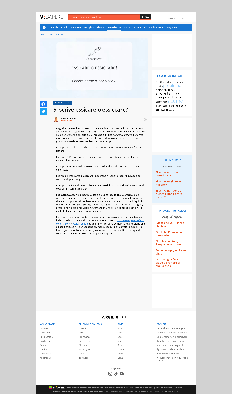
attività (159, 86)
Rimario (100, 27)
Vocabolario (75, 27)
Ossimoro (45, 328)
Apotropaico (46, 357)
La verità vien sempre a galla (171, 328)
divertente (167, 93)
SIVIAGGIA (149, 388)
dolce (159, 90)
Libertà (82, 328)
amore (162, 109)
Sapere (54, 16)
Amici (120, 353)
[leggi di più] (145, 119)
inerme (159, 105)
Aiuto (106, 391)
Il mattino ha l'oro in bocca (170, 341)
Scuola (126, 27)
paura (171, 110)
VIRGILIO (76, 388)
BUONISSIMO (169, 388)
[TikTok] (116, 374)
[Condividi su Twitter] (43, 111)
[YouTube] (121, 374)
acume (175, 100)
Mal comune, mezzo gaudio (170, 345)
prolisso (169, 90)
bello (183, 105)
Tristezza (83, 357)
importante (168, 82)
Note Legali (66, 391)
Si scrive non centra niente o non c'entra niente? (169, 194)
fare (177, 105)
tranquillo (163, 97)
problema (172, 85)
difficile (176, 97)
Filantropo (45, 332)
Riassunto (84, 345)
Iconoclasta (46, 353)
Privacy (73, 391)
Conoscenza (85, 341)
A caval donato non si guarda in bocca (173, 359)
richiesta (178, 82)
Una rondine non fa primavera (172, 336)
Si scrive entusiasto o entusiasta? (169, 173)
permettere (161, 101)
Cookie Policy (82, 391)
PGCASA (112, 388)
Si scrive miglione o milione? (168, 183)
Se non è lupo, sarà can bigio (171, 251)
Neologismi (88, 27)
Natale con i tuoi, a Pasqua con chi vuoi (169, 242)
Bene (120, 357)
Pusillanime (46, 341)
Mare (120, 341)
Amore (121, 345)
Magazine (172, 27)
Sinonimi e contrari (57, 27)
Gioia (81, 353)
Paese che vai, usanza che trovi (170, 224)
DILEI (142, 388)
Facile (82, 332)
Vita (120, 328)
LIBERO (68, 388)
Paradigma (84, 349)
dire (159, 81)
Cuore (121, 349)
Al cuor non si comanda (169, 353)
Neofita (43, 349)
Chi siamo (56, 391)
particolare (168, 105)
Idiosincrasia (46, 336)
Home (44, 27)
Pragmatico (85, 336)
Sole (120, 332)
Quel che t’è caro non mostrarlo (170, 233)
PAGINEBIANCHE (122, 388)
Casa (120, 336)
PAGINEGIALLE (85, 388)
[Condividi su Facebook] (43, 104)
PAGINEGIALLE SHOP (100, 388)
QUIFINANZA (158, 388)
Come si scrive (114, 27)
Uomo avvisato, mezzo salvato (172, 332)
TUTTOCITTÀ (134, 388)
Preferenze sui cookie (95, 391)
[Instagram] (110, 374)
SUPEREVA (178, 388)
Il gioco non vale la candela (170, 349)
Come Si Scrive (56, 34)
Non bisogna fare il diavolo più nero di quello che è (168, 263)
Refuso (43, 345)
